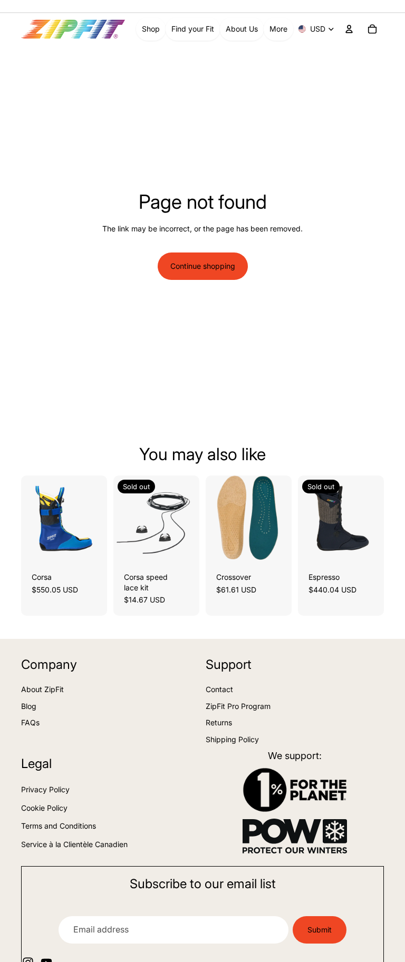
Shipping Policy (232, 739)
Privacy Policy (45, 789)
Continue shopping (202, 265)
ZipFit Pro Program (238, 706)
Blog (28, 706)
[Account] (349, 29)
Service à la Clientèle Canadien (74, 844)
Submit (319, 929)
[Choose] (90, 545)
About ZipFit (42, 689)
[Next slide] (95, 518)
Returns (219, 722)
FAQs (30, 722)
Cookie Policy (44, 807)
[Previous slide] (32, 518)
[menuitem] (278, 29)
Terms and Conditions (58, 825)
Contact (219, 689)
